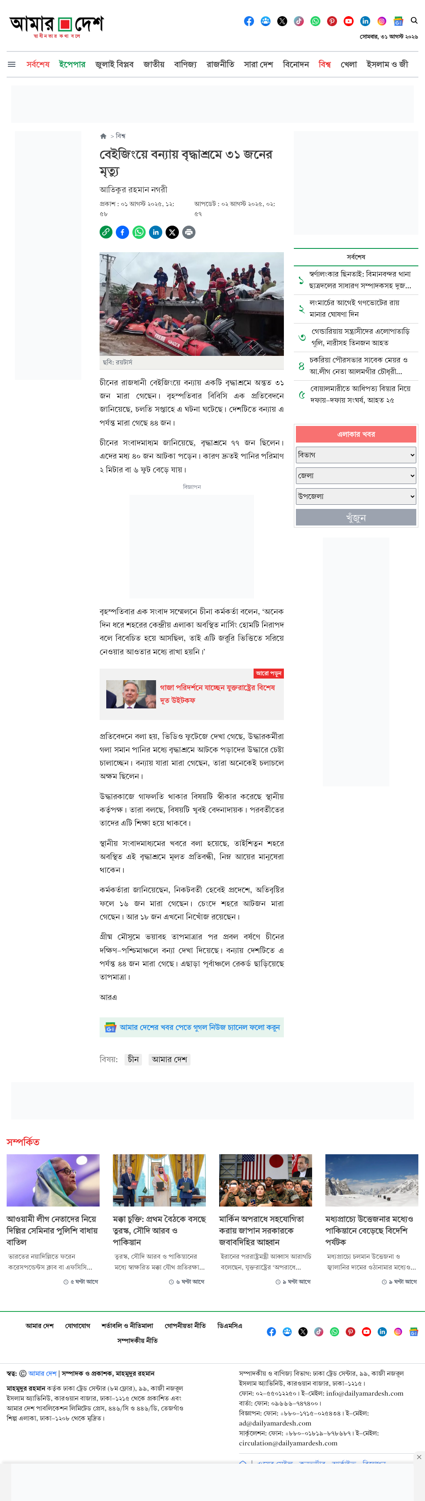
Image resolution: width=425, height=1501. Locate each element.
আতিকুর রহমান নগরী (133, 190)
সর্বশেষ (356, 257)
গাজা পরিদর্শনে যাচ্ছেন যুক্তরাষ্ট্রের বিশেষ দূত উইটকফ (217, 694)
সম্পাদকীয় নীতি (137, 1341)
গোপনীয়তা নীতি (185, 1326)
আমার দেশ (169, 1059)
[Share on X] (172, 232)
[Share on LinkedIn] (155, 232)
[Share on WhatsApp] (139, 232)
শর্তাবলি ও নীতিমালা (127, 1326)
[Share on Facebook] (122, 232)
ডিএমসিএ (229, 1326)
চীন (133, 1059)
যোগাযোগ (77, 1326)
